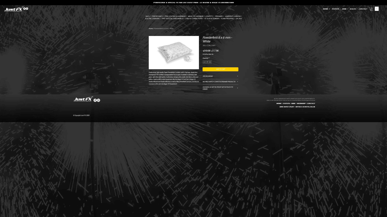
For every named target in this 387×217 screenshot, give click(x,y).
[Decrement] (204, 62)
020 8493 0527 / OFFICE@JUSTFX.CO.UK (297, 107)
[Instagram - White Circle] (27, 8)
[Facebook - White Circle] (24, 8)
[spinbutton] (207, 62)
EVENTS (286, 103)
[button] (371, 9)
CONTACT (311, 103)
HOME (278, 103)
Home (151, 28)
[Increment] (210, 62)
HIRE (293, 103)
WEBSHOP (301, 103)
